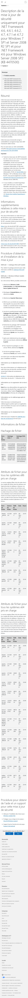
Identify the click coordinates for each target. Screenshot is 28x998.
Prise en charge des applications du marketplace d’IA (12, 943)
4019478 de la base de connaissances (13, 177)
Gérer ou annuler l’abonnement (16, 983)
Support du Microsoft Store (7, 871)
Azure (3, 918)
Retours (3, 873)
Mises (2, 226)
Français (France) (7, 974)
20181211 (4, 376)
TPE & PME (4, 930)
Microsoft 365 (4, 854)
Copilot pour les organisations (7, 849)
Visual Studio (4, 955)
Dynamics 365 (4, 920)
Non (18, 833)
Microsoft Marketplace (6, 948)
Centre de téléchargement (7, 868)
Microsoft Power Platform (6, 950)
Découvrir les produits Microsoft (8, 856)
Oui (9, 833)
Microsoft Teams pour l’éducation (8, 893)
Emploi (3, 962)
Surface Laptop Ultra (6, 846)
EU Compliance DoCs (17, 992)
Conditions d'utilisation (12, 988)
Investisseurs (4, 970)
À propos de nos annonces (7, 992)
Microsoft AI (4, 913)
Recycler (3, 878)
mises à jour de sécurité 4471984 (10, 244)
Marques (16, 990)
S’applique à (5, 66)
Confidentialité (4, 988)
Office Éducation (5, 898)
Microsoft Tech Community (7, 945)
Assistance (4, 5)
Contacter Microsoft (5, 983)
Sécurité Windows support (10, 821)
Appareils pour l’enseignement (7, 891)
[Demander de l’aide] (5, 2)
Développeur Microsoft (6, 938)
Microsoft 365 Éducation (6, 896)
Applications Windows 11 (6, 859)
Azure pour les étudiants (6, 906)
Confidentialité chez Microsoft (7, 967)
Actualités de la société (6, 965)
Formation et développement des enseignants (10, 901)
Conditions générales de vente (7, 990)
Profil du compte (5, 866)
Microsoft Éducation (5, 888)
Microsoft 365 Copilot (6, 925)
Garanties (4, 881)
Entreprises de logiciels (6, 953)
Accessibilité (4, 995)
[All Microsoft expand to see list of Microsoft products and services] (2, 2)
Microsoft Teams (5, 928)
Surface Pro (4, 841)
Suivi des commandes (6, 876)
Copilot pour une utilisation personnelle (9, 851)
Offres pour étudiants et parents (8, 903)
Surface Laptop (4, 844)
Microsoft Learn (5, 940)
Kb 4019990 (20, 172)
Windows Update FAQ (9, 816)
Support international (9, 826)
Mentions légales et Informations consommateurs (11, 985)
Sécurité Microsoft (5, 915)
